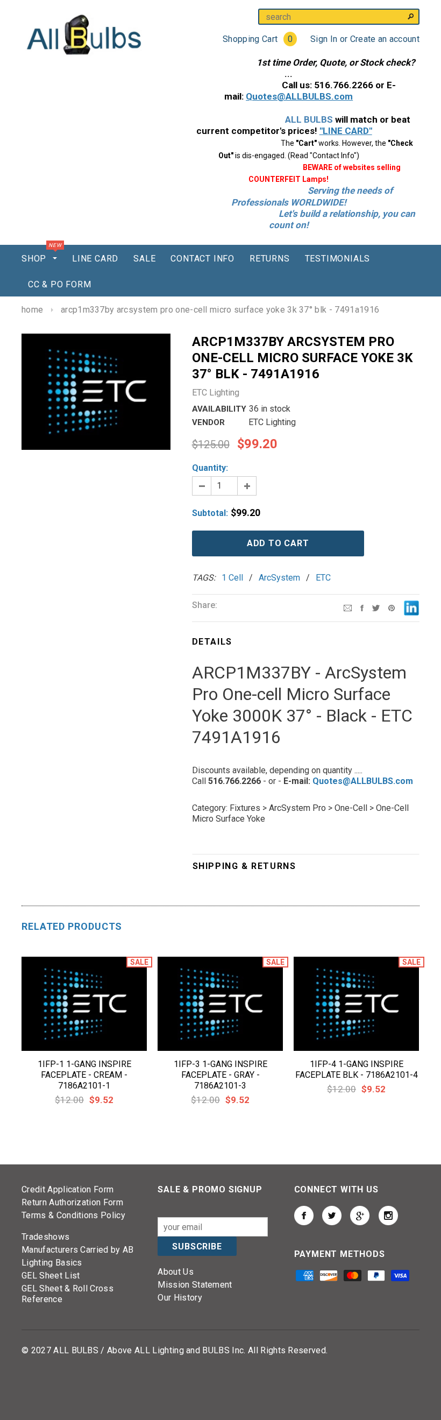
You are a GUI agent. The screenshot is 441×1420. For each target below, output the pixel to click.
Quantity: (210, 468)
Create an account (384, 39)
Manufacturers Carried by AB (78, 1250)
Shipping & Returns (244, 866)
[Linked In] (411, 607)
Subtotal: (210, 513)
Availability (219, 409)
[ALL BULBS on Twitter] (332, 1215)
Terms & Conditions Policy (73, 1215)
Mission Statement (195, 1285)
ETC (323, 578)
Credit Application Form (67, 1189)
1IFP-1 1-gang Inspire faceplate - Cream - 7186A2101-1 (84, 1075)
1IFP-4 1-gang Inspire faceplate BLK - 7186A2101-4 (356, 1069)
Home (32, 310)
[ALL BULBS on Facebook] (304, 1215)
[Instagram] (391, 607)
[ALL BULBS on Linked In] (359, 1215)
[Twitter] (376, 607)
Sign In (323, 39)
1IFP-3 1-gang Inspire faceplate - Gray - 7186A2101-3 (220, 1075)
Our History (180, 1297)
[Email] (348, 607)
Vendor (208, 422)
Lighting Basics (52, 1262)
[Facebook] (362, 607)
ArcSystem (279, 578)
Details (212, 642)
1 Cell (232, 578)
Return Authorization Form (72, 1202)
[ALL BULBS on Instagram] (388, 1215)
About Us (176, 1272)
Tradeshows (45, 1237)
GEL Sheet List (51, 1275)
